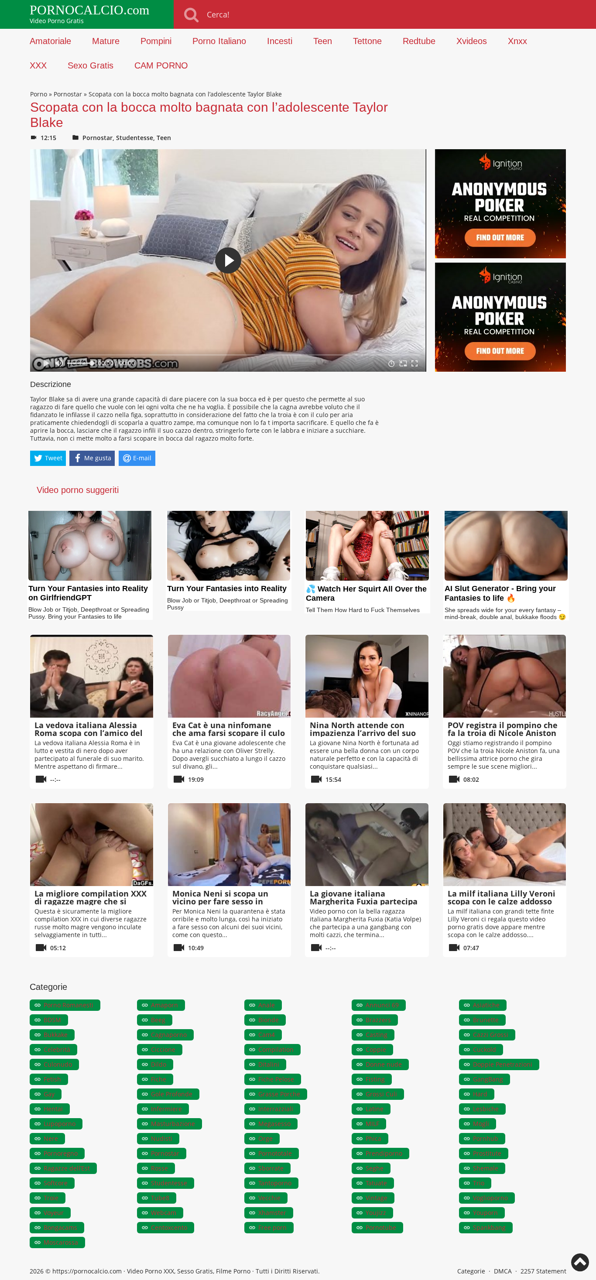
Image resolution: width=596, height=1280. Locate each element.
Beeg (158, 1020)
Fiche (158, 1079)
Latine (375, 1109)
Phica (373, 1138)
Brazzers (378, 1020)
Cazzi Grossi (490, 1034)
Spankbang (489, 1227)
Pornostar (68, 94)
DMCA (503, 1271)
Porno (38, 94)
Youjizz (376, 1212)
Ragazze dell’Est (67, 1168)
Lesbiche (486, 1109)
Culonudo (58, 1064)
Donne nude (384, 1064)
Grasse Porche (279, 1094)
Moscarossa (61, 1242)
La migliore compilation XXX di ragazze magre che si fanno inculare (90, 901)
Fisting (375, 1079)
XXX (38, 65)
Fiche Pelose (276, 1079)
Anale (266, 1005)
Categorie (471, 1271)
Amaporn (164, 1005)
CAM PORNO (161, 65)
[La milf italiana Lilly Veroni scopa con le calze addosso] (504, 844)
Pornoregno (61, 1153)
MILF (372, 1123)
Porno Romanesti (68, 1005)
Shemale (485, 1168)
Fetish (52, 1079)
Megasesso (274, 1123)
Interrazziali (275, 1109)
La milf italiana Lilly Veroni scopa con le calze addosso (501, 897)
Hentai (53, 1109)
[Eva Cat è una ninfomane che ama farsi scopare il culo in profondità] (229, 676)
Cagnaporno (169, 1034)
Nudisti (161, 1138)
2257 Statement (543, 1271)
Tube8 (160, 1198)
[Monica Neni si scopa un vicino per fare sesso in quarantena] (229, 844)
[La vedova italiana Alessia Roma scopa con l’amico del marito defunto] (91, 676)
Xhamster (272, 1212)
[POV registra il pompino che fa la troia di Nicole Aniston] (504, 676)
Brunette (486, 1020)
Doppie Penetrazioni (502, 1064)
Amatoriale (50, 41)
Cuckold (484, 1049)
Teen (322, 41)
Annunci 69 (382, 1005)
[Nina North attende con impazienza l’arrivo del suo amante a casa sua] (366, 676)
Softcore (56, 1183)
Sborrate (271, 1168)
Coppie (376, 1049)
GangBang (488, 1079)
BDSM (52, 1020)
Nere (51, 1138)
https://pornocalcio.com (87, 1271)
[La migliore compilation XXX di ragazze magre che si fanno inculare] (91, 844)
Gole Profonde (171, 1094)
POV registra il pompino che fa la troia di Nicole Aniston (503, 729)
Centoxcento (169, 1227)
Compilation (276, 1049)
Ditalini (268, 1064)
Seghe (375, 1168)
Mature (106, 41)
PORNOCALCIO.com (89, 10)
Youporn (485, 1212)
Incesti (279, 41)
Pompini (155, 41)
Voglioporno (490, 1198)
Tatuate (376, 1183)
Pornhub (485, 1138)
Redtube (419, 41)
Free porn (272, 1227)
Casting (376, 1034)
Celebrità (57, 1049)
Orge (265, 1138)
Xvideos (471, 41)
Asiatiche (486, 1005)
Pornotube (381, 1227)
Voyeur (54, 1212)
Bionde (268, 1020)
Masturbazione (173, 1123)
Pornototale (275, 1153)
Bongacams (60, 1227)
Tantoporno (274, 1183)
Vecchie (269, 1198)
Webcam (163, 1212)
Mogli (481, 1123)
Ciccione (163, 1049)
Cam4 (266, 1034)
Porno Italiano (219, 41)
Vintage (376, 1198)
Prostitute (487, 1153)
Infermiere (166, 1109)
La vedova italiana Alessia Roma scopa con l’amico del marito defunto (88, 733)
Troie (51, 1198)
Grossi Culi (381, 1094)
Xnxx (517, 41)
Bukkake (56, 1034)
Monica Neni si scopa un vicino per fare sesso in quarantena (220, 901)
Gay (49, 1094)
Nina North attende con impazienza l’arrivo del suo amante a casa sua (363, 733)
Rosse (159, 1168)
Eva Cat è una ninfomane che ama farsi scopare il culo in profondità (228, 733)
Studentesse (134, 137)
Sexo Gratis (90, 65)
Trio (478, 1183)
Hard (480, 1094)
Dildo (158, 1064)
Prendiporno (384, 1153)
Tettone (367, 41)
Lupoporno (59, 1123)
